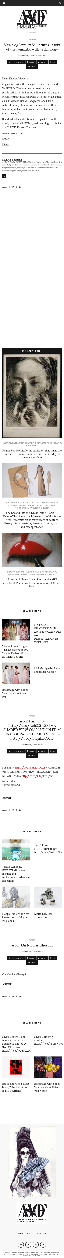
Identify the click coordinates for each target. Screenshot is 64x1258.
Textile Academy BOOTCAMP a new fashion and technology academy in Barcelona (16, 873)
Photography (54, 443)
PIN (53, 62)
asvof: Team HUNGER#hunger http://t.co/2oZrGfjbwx (49, 848)
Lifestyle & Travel (45, 505)
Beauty (11, 572)
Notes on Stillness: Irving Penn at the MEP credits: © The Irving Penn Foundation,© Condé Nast (32, 582)
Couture (25, 503)
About (30, 1233)
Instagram (40, 443)
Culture (6, 443)
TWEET (43, 62)
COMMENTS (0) (17, 62)
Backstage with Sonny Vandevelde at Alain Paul (15, 692)
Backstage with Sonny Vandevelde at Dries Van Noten (47, 1086)
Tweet (46, 508)
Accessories (12, 503)
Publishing (32, 446)
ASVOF (40, 744)
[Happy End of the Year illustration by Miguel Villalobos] (16, 897)
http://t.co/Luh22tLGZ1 (29, 767)
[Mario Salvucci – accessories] (48, 897)
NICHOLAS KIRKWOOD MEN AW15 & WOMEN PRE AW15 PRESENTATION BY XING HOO (47, 633)
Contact (41, 1233)
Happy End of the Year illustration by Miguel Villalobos (15, 917)
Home (21, 1233)
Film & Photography (22, 443)
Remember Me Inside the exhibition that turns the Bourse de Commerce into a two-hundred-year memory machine (32, 453)
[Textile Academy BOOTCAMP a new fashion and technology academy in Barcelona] (16, 850)
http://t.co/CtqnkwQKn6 (37, 776)
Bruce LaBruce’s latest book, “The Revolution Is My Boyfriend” (15, 1086)
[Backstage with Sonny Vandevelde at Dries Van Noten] (48, 1067)
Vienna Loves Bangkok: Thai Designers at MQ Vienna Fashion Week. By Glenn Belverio (16, 651)
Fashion (32, 40)
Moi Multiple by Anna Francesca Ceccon (47, 669)
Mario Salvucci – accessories (44, 915)
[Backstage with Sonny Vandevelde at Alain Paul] (16, 673)
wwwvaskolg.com (12, 133)
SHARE (31, 62)
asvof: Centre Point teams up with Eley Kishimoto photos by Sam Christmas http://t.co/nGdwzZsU (16, 1043)
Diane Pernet (40, 55)
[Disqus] (32, 233)
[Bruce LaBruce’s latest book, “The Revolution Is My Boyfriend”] (16, 1067)
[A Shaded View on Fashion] (32, 19)
